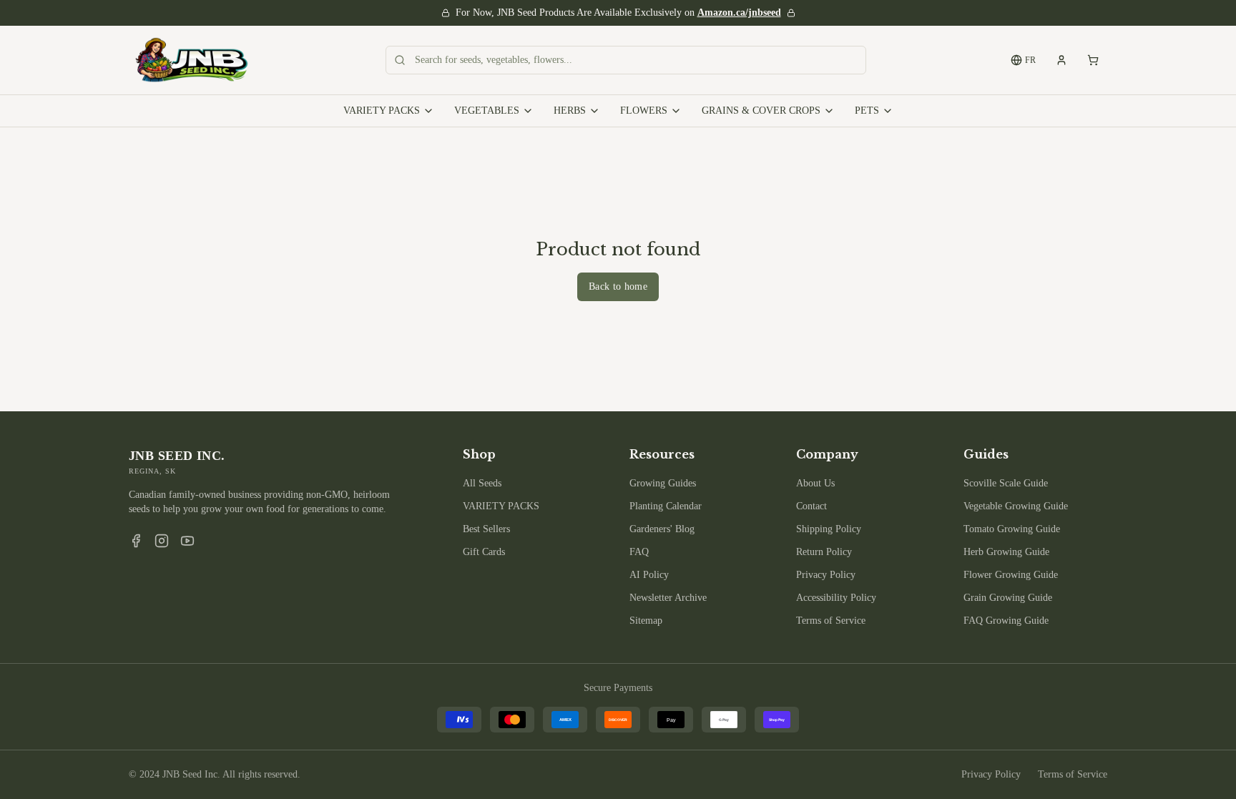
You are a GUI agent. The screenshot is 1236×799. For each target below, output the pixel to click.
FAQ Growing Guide (1006, 620)
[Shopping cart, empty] (1093, 60)
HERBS (570, 110)
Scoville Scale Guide (1005, 483)
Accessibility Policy (836, 597)
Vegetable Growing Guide (1015, 506)
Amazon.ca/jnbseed (739, 12)
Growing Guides (662, 483)
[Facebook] (136, 541)
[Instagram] (161, 541)
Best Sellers (486, 529)
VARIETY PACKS (381, 110)
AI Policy (649, 574)
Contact (811, 506)
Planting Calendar (665, 506)
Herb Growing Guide (1006, 551)
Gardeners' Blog (662, 529)
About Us (815, 483)
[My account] (1061, 60)
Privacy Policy (825, 574)
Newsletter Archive (668, 597)
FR (1030, 60)
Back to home (618, 286)
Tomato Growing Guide (1011, 529)
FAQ (639, 551)
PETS (867, 110)
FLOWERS (643, 110)
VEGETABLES (486, 110)
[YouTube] (187, 541)
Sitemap (645, 620)
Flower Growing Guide (1010, 574)
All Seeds (482, 483)
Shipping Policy (828, 529)
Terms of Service (830, 620)
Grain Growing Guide (1007, 597)
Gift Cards (484, 551)
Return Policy (824, 551)
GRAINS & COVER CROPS (761, 110)
